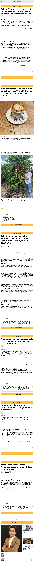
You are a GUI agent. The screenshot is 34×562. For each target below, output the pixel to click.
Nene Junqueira (8, 16)
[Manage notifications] (32, 560)
